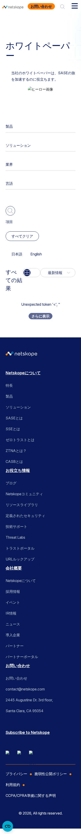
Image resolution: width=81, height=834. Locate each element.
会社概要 (14, 568)
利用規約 (13, 784)
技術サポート (16, 526)
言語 (9, 183)
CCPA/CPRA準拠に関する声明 (31, 795)
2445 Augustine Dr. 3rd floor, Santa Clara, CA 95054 (29, 705)
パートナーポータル (22, 656)
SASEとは (14, 418)
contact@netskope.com (25, 689)
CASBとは (14, 461)
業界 (9, 164)
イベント (13, 602)
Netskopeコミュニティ (24, 494)
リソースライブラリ (22, 504)
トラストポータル (20, 548)
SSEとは (13, 429)
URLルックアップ (20, 559)
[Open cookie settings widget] (7, 826)
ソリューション (18, 145)
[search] (62, 6)
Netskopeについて (23, 372)
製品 (9, 126)
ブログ (11, 483)
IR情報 (11, 613)
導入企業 (13, 635)
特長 (9, 385)
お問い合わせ (41, 6)
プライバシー (16, 774)
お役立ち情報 (46, 21)
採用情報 (13, 591)
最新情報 (55, 272)
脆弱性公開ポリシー (50, 774)
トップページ (18, 21)
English (36, 254)
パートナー (15, 646)
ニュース (13, 624)
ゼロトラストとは (20, 439)
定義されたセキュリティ (25, 515)
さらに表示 (40, 316)
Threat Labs (15, 537)
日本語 (16, 254)
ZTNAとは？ (16, 450)
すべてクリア (22, 236)
